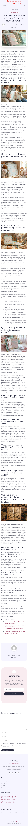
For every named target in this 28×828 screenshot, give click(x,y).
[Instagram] (12, 773)
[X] (18, 773)
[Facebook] (10, 773)
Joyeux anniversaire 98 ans (8, 799)
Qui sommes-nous (5, 781)
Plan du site (4, 783)
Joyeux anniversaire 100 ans (8, 796)
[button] (24, 5)
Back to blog (15, 9)
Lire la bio (14, 657)
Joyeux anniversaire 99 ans (8, 798)
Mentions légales (5, 787)
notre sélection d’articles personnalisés (15, 615)
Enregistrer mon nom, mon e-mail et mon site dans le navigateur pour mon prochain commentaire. (14, 745)
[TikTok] (15, 773)
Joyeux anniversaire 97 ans (8, 801)
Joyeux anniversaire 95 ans (8, 802)
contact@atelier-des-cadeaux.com (8, 815)
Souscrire (14, 693)
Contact (3, 785)
